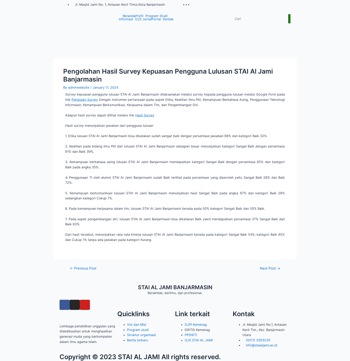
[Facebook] (65, 305)
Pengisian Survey (84, 100)
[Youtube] (85, 305)
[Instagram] (75, 305)
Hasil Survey (144, 115)
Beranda (129, 15)
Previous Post (83, 268)
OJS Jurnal (143, 19)
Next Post (270, 268)
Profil (139, 15)
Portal (156, 19)
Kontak (168, 19)
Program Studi (156, 15)
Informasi (126, 19)
